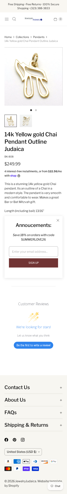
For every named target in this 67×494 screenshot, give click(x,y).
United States (21, 452)
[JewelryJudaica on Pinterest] (17, 440)
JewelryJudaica (25, 481)
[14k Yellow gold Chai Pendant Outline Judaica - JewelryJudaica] (33, 76)
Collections (22, 37)
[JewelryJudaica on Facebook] (8, 440)
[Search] (14, 19)
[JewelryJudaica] (33, 19)
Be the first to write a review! (33, 345)
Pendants (38, 37)
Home (8, 37)
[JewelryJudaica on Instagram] (25, 440)
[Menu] (6, 19)
